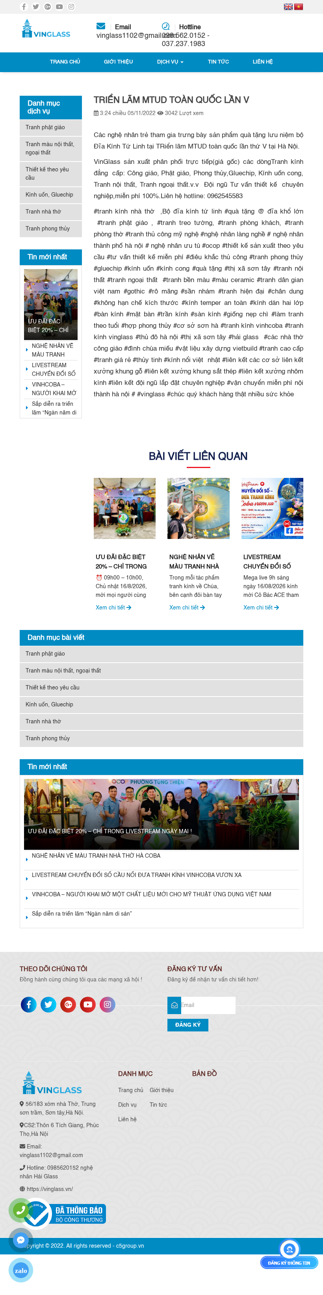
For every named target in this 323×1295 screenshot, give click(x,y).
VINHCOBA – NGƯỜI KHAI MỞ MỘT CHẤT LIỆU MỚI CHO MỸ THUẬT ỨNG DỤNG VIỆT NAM (54, 390)
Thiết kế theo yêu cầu (47, 174)
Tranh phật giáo (45, 127)
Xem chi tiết (111, 608)
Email (128, 31)
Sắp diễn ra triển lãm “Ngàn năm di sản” (54, 409)
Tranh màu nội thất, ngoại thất (50, 149)
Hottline (186, 36)
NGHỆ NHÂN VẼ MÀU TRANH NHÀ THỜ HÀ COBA (52, 351)
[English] (288, 7)
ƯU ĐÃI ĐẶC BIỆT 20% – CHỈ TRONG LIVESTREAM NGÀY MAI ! (48, 327)
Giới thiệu (118, 62)
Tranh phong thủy (48, 229)
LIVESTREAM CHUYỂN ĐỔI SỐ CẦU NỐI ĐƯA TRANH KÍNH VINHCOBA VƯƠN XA (54, 371)
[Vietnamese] (298, 7)
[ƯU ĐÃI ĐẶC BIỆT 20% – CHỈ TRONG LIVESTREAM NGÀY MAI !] (51, 304)
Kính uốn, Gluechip (49, 195)
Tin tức (218, 62)
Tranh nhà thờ (43, 212)
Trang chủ (65, 62)
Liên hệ (263, 62)
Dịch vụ (168, 62)
